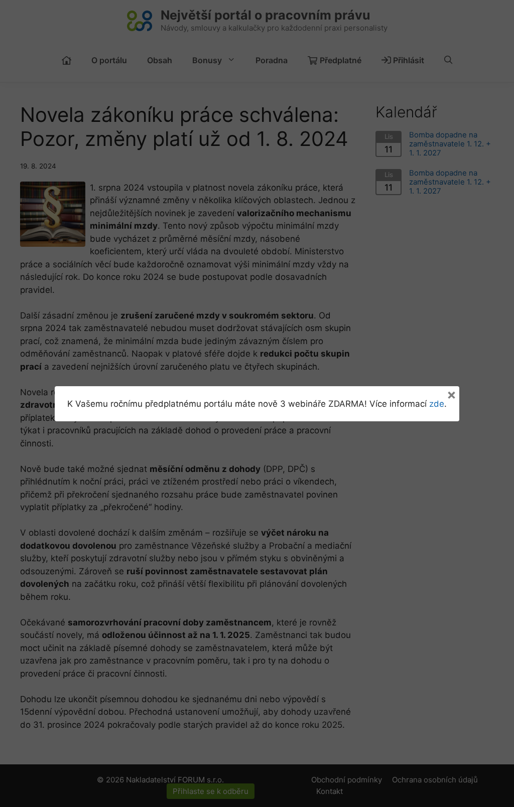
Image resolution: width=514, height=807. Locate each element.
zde (436, 404)
